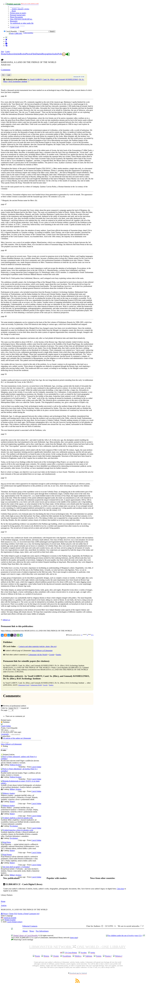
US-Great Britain (71, 953)
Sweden (84, 953)
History (12, 801)
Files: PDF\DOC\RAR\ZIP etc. (21, 19)
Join (2, 52)
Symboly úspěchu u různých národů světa (18, 818)
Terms (11, 914)
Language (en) (34, 914)
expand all (24, 708)
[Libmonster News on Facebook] (5, 42)
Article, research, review (20, 9)
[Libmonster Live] (6, 46)
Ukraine (56, 956)
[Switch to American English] (6, 37)
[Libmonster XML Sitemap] (77, 982)
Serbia (92, 953)
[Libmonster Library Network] (144, 935)
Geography (5, 734)
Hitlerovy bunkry (9, 793)
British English (10, 920)
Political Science (15, 765)
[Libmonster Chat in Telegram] (102, 926)
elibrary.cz (6, 620)
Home (3, 901)
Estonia (98, 956)
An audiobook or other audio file (21, 23)
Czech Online (6, 726)
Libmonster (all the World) (37, 655)
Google (51, 655)
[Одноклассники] (5, 635)
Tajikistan (88, 956)
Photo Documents (16, 17)
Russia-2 (108, 956)
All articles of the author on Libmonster (17, 738)
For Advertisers (42, 931)
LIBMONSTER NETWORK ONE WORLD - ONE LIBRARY (77, 947)
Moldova (78, 956)
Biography (14, 21)
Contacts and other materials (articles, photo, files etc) (37, 646)
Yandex (58, 655)
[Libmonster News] (6, 39)
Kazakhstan (67, 956)
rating (12, 730)
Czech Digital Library (14, 922)
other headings (15, 734)
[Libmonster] (12, 929)
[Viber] (15, 635)
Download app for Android (78, 973)
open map (73, 938)
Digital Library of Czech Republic (25, 935)
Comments (5, 69)
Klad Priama (7, 855)
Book (13, 11)
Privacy (6, 914)
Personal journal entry (18, 15)
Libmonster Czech (23, 685)
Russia (37, 956)
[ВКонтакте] (2, 635)
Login (7, 52)
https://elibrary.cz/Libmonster (42, 651)
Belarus (46, 956)
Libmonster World (36, 685)
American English (9, 918)
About (25, 931)
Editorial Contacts (29, 926)
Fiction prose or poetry (18, 13)
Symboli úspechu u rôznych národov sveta (18, 830)
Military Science (15, 789)
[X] (11, 635)
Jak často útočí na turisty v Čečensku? (16, 867)
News (31, 931)
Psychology (14, 826)
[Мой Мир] (8, 635)
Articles (3, 905)
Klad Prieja (7, 842)
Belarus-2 (118, 956)
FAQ (16, 914)
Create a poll (14, 27)
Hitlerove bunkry (9, 806)
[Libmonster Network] (124, 935)
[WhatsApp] (18, 635)
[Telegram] (21, 635)
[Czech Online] (2, 724)
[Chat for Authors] (6, 44)
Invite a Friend (23, 914)
